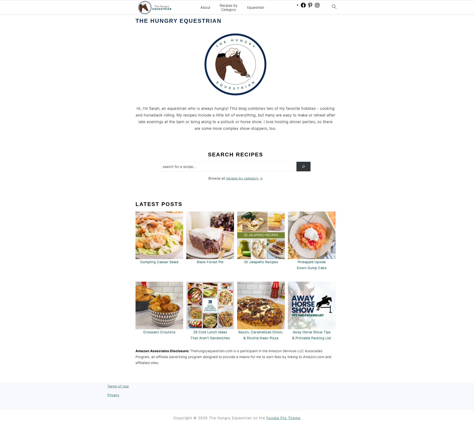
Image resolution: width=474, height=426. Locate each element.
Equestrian (255, 7)
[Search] (303, 166)
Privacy (113, 395)
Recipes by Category (229, 7)
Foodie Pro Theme (283, 418)
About (205, 7)
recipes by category (242, 178)
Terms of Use (118, 386)
